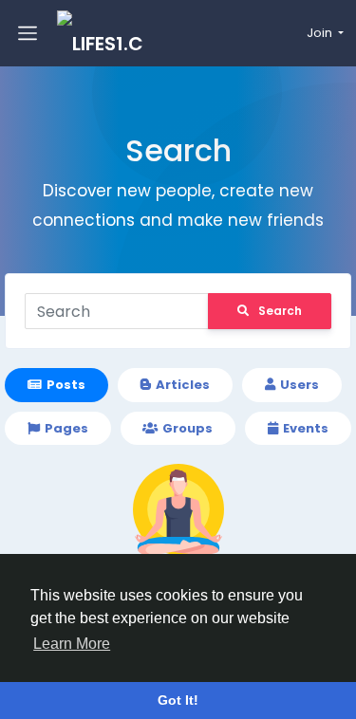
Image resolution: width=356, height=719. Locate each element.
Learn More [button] (71, 644)
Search (280, 311)
